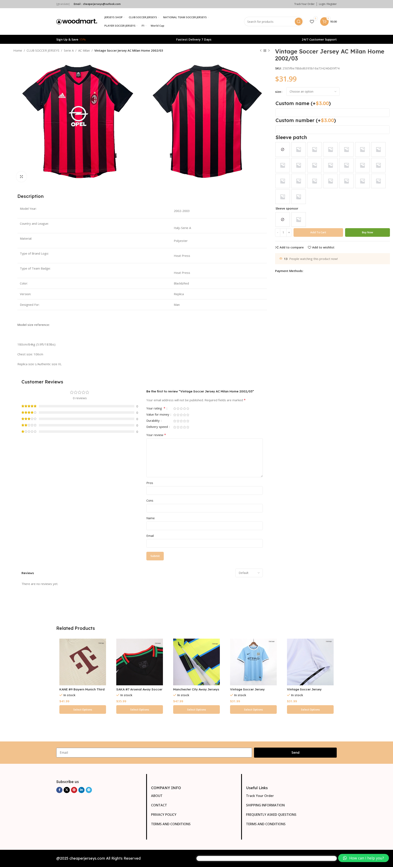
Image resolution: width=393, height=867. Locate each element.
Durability (153, 421)
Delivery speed (157, 427)
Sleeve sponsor (287, 208)
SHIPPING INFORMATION (265, 805)
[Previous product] (261, 51)
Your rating (155, 408)
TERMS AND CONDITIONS (171, 824)
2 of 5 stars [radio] (178, 408)
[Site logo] (76, 21)
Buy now (367, 232)
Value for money (158, 414)
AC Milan (84, 50)
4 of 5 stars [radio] (184, 408)
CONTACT (159, 805)
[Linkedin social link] (81, 790)
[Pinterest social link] (74, 790)
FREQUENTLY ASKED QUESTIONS (271, 814)
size (278, 92)
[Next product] (269, 51)
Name (150, 518)
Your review (156, 435)
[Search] (299, 21)
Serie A (69, 50)
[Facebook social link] (59, 790)
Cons (149, 500)
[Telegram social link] (89, 790)
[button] (363, 858)
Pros (149, 483)
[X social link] (67, 790)
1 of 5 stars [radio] (174, 408)
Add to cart (318, 232)
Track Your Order (260, 795)
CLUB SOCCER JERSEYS (43, 50)
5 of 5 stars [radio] (188, 408)
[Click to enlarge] (21, 176)
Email (150, 536)
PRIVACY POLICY (163, 814)
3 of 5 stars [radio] (181, 408)
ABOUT (157, 795)
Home (17, 50)
